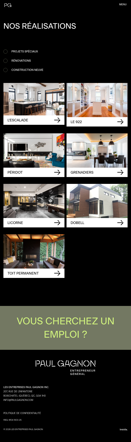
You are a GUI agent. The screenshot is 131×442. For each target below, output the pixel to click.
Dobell (97, 205)
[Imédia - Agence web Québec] (97, 429)
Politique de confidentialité (22, 413)
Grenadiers (97, 155)
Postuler (65, 328)
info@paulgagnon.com (18, 400)
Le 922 (97, 105)
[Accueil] (22, 5)
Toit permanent (34, 256)
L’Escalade (34, 105)
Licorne (34, 205)
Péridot (34, 155)
